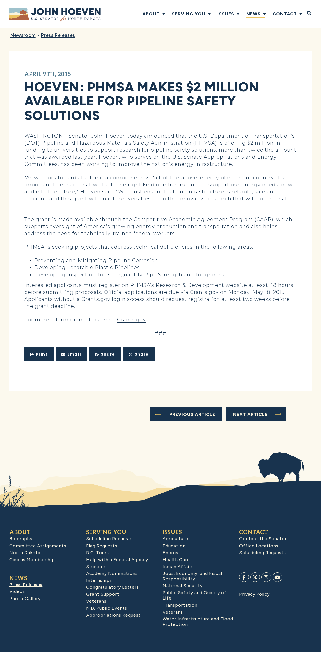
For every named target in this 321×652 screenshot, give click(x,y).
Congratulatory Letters (112, 587)
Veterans (96, 601)
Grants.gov (204, 292)
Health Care (176, 559)
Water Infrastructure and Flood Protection (198, 621)
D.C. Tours (97, 552)
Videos (17, 591)
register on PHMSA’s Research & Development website (173, 285)
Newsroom (23, 35)
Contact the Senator (263, 538)
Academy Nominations (112, 573)
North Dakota (24, 552)
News (253, 14)
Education (174, 546)
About (151, 14)
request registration (193, 299)
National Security (183, 585)
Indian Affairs (178, 566)
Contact (285, 14)
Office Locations (258, 546)
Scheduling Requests (109, 538)
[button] (39, 354)
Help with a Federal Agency (117, 559)
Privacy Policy (254, 594)
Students (96, 566)
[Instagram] (266, 577)
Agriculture (175, 538)
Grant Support (102, 594)
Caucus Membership (32, 559)
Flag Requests (101, 546)
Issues (225, 14)
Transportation (180, 605)
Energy (170, 552)
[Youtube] (277, 577)
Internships (99, 580)
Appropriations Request (113, 615)
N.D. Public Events (106, 608)
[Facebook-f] (244, 577)
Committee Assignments (37, 546)
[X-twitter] (255, 577)
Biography (20, 538)
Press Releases (58, 35)
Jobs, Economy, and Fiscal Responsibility (192, 576)
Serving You (188, 14)
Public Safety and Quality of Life (194, 595)
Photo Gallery (25, 598)
